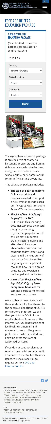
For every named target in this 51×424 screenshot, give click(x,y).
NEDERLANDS (38, 395)
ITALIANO (7, 402)
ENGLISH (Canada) (32, 390)
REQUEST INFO (18, 410)
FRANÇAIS (40, 392)
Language (14, 89)
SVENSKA (29, 397)
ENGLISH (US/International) (14, 390)
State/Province (16, 77)
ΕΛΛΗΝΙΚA (35, 400)
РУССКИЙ (20, 395)
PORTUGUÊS (17, 402)
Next (24, 104)
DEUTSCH (7, 397)
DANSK (32, 392)
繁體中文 (28, 395)
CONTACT (19, 412)
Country (13, 65)
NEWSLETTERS (9, 412)
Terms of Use (14, 420)
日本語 (13, 395)
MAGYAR (14, 397)
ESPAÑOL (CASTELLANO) (21, 400)
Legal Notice (25, 420)
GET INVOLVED (31, 410)
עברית (6, 395)
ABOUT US (8, 410)
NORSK (22, 397)
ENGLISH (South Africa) (20, 392)
